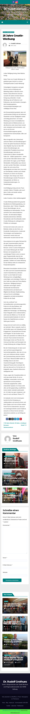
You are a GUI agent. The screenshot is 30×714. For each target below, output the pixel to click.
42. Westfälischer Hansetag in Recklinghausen (12, 498)
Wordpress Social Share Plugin (12, 710)
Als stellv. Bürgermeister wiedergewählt (11, 461)
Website (5, 572)
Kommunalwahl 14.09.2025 (21, 702)
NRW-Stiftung (7, 619)
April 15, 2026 (10, 662)
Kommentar (6, 525)
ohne (5, 637)
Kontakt (8, 705)
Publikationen (20, 705)
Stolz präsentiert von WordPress (9, 696)
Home (3, 702)
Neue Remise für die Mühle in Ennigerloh (13, 659)
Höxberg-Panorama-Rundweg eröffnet (13, 641)
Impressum (11, 702)
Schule (6, 601)
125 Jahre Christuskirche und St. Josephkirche (14, 478)
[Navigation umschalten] (27, 22)
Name (5, 557)
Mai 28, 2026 (9, 644)
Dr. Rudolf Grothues (15, 8)
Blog (7, 702)
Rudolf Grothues (16, 43)
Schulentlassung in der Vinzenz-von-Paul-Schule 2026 (15, 606)
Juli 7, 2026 (9, 626)
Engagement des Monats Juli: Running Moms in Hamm (14, 624)
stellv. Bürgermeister (8, 32)
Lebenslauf (13, 705)
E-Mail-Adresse (7, 565)
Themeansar (16, 698)
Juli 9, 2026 (9, 608)
